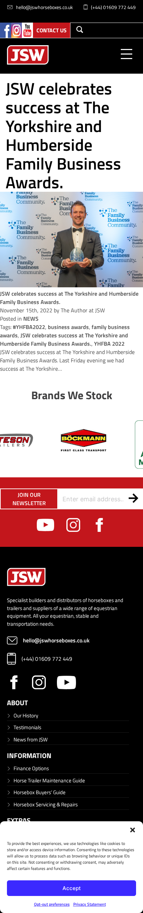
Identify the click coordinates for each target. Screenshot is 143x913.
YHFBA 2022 (109, 343)
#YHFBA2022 (29, 327)
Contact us (51, 30)
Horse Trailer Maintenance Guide (49, 780)
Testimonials (27, 727)
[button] (132, 829)
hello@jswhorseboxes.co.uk (44, 7)
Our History (26, 715)
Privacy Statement (89, 904)
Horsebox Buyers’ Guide (40, 792)
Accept (71, 888)
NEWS (31, 318)
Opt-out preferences (52, 904)
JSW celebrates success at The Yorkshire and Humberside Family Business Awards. (64, 339)
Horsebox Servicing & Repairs (46, 804)
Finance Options (31, 768)
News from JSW (31, 739)
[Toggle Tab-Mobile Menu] (126, 56)
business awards (68, 327)
